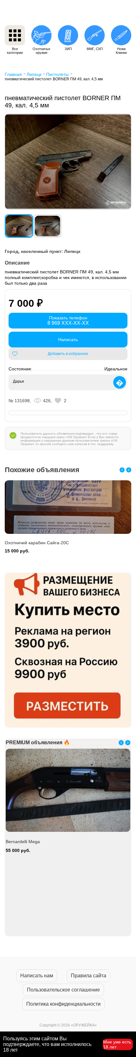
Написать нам (36, 975)
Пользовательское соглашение (63, 989)
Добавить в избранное (68, 353)
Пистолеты (57, 74)
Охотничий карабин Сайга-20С (37, 542)
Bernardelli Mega (23, 841)
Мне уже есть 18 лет (117, 1044)
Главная (13, 74)
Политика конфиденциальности (63, 1004)
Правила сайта (88, 975)
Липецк (34, 74)
